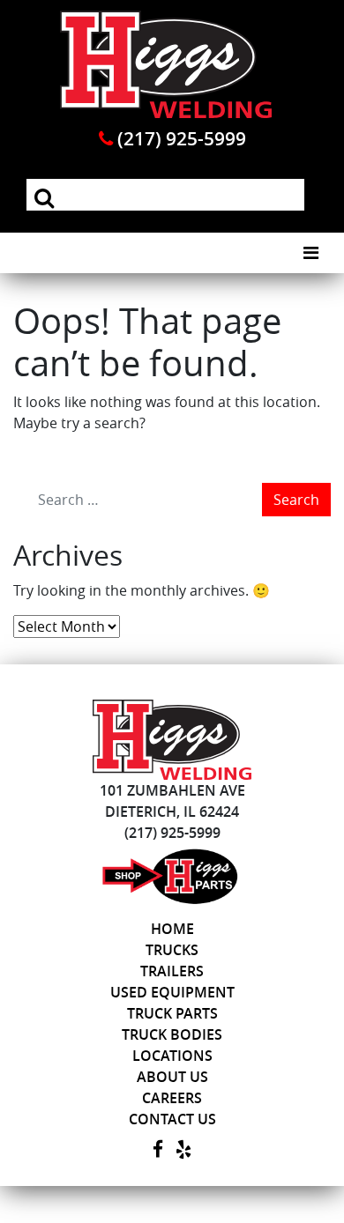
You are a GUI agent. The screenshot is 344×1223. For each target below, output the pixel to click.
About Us (172, 1076)
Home (172, 928)
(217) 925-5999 (179, 138)
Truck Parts (172, 1013)
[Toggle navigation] (311, 253)
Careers (172, 1098)
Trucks (172, 950)
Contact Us (172, 1119)
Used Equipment (172, 992)
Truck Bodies (172, 1034)
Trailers (172, 971)
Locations (172, 1055)
